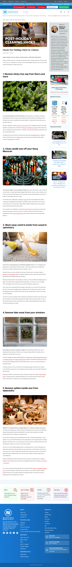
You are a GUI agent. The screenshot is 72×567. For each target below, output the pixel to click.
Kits (46, 526)
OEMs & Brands (24, 556)
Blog (7, 19)
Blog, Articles (23, 540)
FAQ (55, 1)
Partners (17, 1)
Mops (46, 517)
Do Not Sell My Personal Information (30, 531)
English (65, 1)
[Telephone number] (61, 12)
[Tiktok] (14, 533)
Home (4, 19)
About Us (5, 1)
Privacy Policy (24, 529)
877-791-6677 (53, 543)
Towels (47, 512)
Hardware (47, 523)
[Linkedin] (17, 533)
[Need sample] (64, 7)
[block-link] (10, 494)
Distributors (23, 554)
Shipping (22, 522)
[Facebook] (4, 533)
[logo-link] (11, 12)
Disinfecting (48, 514)
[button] (54, 117)
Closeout (47, 532)
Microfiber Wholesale (37, 564)
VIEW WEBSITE (62, 33)
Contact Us (60, 1)
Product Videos (24, 546)
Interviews (23, 548)
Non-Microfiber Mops (50, 528)
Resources (23, 1)
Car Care (47, 519)
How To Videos (24, 544)
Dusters (47, 521)
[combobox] (65, 1)
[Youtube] (10, 533)
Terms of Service (24, 527)
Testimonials (11, 1)
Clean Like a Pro (24, 537)
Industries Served (51, 7)
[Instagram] (7, 533)
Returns (22, 525)
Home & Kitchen (49, 530)
